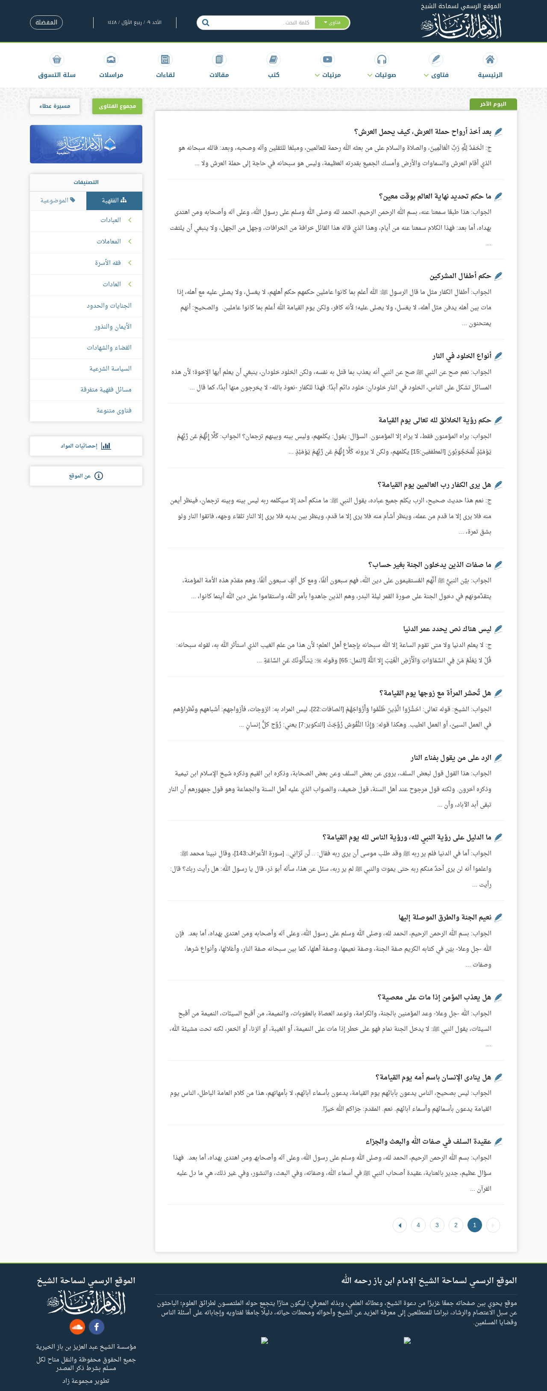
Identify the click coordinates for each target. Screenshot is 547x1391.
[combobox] (264, 22)
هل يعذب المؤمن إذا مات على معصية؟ (434, 997)
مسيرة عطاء (54, 106)
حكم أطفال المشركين (460, 276)
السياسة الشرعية (110, 369)
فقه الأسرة (108, 263)
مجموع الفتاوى (117, 106)
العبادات (110, 221)
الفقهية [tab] (111, 201)
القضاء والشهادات (109, 348)
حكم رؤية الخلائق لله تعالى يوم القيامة (434, 420)
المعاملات (109, 242)
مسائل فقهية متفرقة (106, 390)
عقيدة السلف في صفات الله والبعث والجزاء (428, 1142)
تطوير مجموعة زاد (85, 1381)
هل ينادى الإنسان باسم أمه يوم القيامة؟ (433, 1077)
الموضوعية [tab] (55, 201)
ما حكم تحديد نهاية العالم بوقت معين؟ (435, 196)
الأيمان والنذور (113, 327)
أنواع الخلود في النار (461, 356)
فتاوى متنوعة (114, 411)
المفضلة (46, 22)
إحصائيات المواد (81, 446)
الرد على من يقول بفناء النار (451, 758)
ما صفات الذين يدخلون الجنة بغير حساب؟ (429, 565)
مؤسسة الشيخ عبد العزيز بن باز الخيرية (86, 1346)
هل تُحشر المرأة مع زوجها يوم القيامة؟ (435, 693)
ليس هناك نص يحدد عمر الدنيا (447, 629)
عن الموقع (81, 476)
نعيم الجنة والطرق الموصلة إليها (444, 917)
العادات (112, 285)
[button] (436, 65)
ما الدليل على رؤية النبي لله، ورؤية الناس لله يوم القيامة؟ (406, 837)
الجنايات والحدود (109, 306)
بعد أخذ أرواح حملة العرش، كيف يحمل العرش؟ (422, 132)
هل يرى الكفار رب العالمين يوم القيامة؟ (434, 485)
